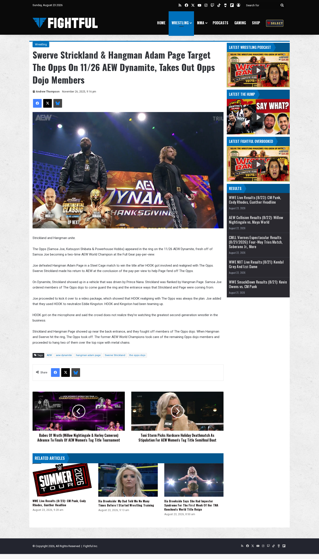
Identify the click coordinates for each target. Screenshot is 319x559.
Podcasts (220, 22)
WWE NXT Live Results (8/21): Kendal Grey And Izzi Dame (256, 264)
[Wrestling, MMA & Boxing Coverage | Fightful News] (65, 23)
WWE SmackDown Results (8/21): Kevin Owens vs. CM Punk (258, 284)
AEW (49, 355)
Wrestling (180, 22)
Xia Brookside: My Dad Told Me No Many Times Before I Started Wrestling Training (126, 503)
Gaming (240, 22)
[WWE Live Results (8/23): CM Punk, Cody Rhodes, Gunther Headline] (62, 480)
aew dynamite (64, 355)
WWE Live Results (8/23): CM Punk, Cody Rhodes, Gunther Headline (59, 502)
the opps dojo (137, 355)
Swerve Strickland (115, 355)
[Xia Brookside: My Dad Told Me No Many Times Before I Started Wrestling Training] (128, 480)
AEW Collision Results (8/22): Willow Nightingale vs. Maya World (256, 219)
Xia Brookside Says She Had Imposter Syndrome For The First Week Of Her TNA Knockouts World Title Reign (191, 505)
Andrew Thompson (47, 91)
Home (161, 22)
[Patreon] (274, 23)
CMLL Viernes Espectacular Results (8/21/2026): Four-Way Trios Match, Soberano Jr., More (256, 242)
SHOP (256, 22)
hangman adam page (88, 355)
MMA (200, 22)
